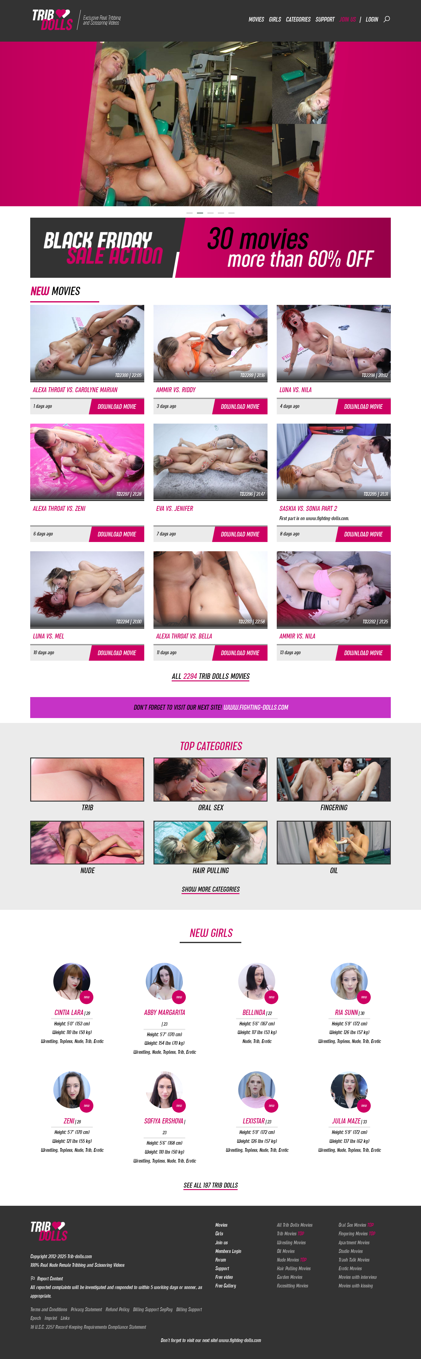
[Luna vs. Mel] (87, 589)
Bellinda (257, 1012)
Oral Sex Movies (355, 1225)
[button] (189, 213)
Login (372, 19)
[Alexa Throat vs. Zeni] (87, 461)
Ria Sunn (349, 1012)
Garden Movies (289, 1277)
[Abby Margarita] (164, 981)
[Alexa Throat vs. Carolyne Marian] (87, 342)
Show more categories (210, 889)
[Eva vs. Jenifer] (210, 461)
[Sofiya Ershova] (164, 1089)
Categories (298, 19)
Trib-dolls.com (79, 1256)
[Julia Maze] (349, 1089)
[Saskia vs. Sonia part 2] (334, 461)
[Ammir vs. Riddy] (210, 342)
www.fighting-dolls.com (240, 1340)
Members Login (228, 1251)
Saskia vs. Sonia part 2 (308, 508)
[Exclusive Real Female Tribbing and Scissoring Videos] (78, 19)
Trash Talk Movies (353, 1260)
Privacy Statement (86, 1309)
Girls (275, 19)
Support (324, 19)
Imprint (50, 1318)
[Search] (387, 19)
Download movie (116, 406)
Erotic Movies (350, 1268)
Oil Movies (285, 1251)
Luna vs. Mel (48, 636)
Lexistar (257, 1121)
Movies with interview (357, 1277)
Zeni (71, 1121)
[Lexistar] (256, 1089)
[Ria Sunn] (349, 981)
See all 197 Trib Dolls (210, 1185)
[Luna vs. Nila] (334, 342)
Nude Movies (291, 1260)
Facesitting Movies (292, 1285)
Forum (220, 1260)
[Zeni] (71, 1089)
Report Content (49, 1278)
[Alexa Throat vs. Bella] (210, 589)
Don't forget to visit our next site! (210, 707)
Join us (347, 19)
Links (64, 1318)
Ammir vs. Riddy (175, 390)
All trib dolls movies (210, 676)
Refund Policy (117, 1309)
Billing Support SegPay (152, 1309)
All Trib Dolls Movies (294, 1225)
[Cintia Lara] (71, 981)
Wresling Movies (291, 1242)
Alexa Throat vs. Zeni (59, 508)
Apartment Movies (353, 1242)
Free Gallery (225, 1285)
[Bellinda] (256, 981)
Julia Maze (349, 1121)
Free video (224, 1277)
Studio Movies (350, 1251)
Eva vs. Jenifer (174, 508)
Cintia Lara (72, 1012)
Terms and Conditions (48, 1309)
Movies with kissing (355, 1285)
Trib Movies (290, 1233)
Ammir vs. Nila (297, 636)
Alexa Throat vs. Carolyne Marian (75, 390)
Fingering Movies (356, 1233)
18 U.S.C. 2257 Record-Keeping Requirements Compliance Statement (88, 1327)
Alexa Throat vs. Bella (184, 636)
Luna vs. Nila (295, 390)
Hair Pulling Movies (293, 1268)
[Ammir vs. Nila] (334, 589)
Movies (256, 19)
